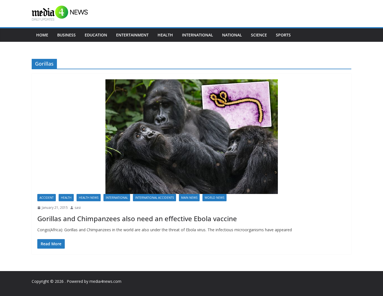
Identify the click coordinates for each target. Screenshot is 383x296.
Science (259, 35)
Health (165, 35)
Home (42, 35)
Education (96, 35)
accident (47, 198)
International (197, 35)
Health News (88, 198)
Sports (283, 35)
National (232, 35)
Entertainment (132, 35)
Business (66, 35)
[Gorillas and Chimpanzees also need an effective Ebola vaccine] (191, 136)
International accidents (154, 198)
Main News (189, 198)
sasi (78, 207)
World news (214, 198)
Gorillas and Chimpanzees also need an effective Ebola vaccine (137, 218)
